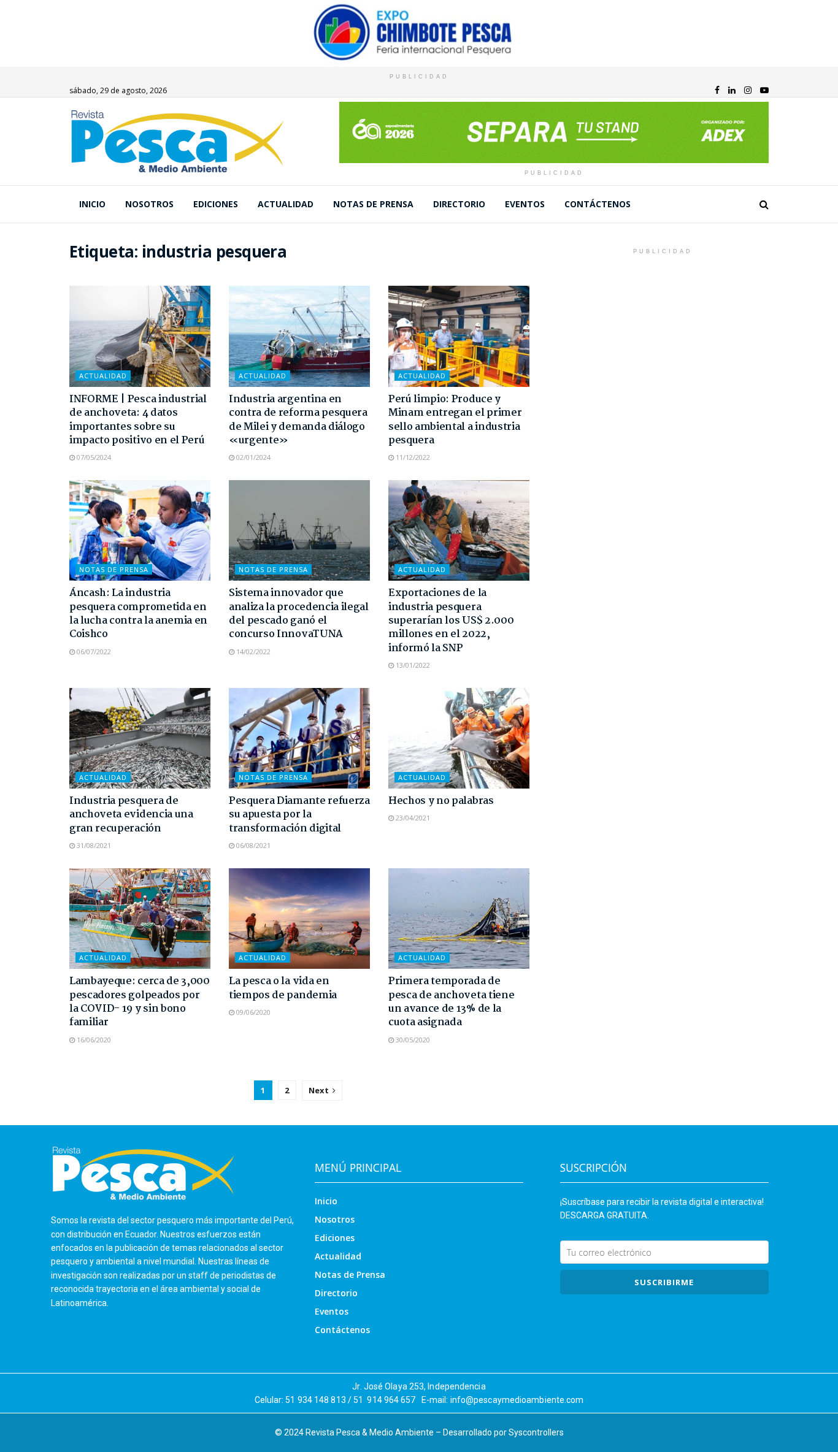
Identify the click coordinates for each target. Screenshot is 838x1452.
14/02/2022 (252, 651)
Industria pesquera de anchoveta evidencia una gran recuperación (131, 815)
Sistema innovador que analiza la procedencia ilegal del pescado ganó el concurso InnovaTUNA (299, 614)
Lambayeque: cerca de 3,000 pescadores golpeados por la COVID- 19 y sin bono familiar (139, 1002)
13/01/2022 (412, 665)
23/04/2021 (412, 817)
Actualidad (285, 204)
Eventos (525, 204)
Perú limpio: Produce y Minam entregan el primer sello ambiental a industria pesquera (454, 420)
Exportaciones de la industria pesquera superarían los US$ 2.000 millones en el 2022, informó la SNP (450, 621)
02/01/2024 (252, 457)
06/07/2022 (93, 651)
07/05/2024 (93, 457)
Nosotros (149, 204)
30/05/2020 (412, 1039)
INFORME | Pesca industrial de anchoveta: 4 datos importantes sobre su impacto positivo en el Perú (138, 420)
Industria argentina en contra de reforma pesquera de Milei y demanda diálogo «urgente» (298, 420)
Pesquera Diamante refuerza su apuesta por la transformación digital (299, 815)
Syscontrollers (536, 1432)
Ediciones (215, 204)
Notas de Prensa (373, 204)
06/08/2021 (252, 845)
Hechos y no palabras (441, 801)
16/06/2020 (93, 1039)
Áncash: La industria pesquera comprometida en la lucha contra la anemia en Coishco (138, 614)
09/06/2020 (252, 1012)
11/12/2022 (412, 457)
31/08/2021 (93, 845)
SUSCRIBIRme (664, 1282)
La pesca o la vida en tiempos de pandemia (283, 988)
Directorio (459, 204)
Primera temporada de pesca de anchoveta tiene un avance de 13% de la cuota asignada (451, 1002)
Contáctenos (597, 204)
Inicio (92, 204)
